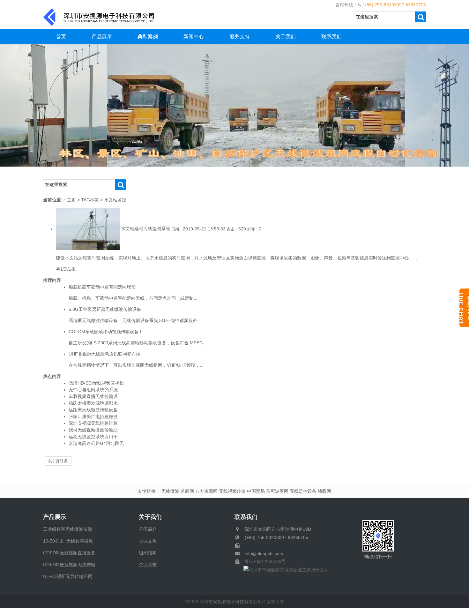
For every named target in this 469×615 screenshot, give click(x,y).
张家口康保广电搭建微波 (93, 416)
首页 (61, 36)
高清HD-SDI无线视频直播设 (96, 383)
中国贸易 (256, 491)
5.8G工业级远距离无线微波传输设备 (105, 309)
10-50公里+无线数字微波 (68, 541)
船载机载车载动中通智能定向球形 (102, 286)
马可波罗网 (277, 491)
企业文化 (148, 541)
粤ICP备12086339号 (263, 561)
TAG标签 (90, 199)
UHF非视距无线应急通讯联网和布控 (104, 353)
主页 (71, 199)
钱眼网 (324, 491)
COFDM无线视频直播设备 (69, 552)
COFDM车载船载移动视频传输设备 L (106, 331)
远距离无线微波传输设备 (93, 409)
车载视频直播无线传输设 (93, 396)
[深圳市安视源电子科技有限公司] (99, 16)
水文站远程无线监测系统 (145, 228)
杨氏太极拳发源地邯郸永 (93, 403)
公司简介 (148, 529)
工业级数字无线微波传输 (67, 529)
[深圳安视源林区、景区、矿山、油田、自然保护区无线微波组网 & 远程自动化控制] (234, 105)
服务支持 (239, 36)
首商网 (187, 491)
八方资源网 (206, 491)
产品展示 (102, 36)
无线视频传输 (232, 491)
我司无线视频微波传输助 (93, 429)
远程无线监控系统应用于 (93, 436)
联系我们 (331, 36)
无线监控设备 (303, 491)
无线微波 (170, 491)
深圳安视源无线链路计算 (93, 423)
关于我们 (285, 36)
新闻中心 (193, 36)
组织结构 (148, 552)
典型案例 (148, 36)
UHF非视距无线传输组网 (68, 576)
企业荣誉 (148, 564)
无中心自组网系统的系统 (93, 389)
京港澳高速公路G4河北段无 (96, 443)
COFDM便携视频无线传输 (69, 564)
